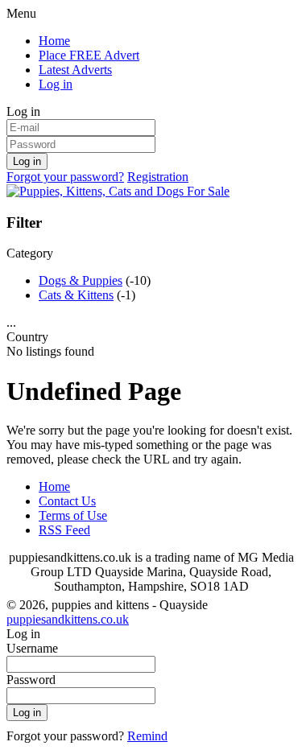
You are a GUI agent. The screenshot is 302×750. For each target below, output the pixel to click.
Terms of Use (73, 515)
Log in (55, 84)
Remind (147, 736)
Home (54, 40)
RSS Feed (64, 530)
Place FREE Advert (89, 55)
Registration (157, 176)
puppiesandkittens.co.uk (67, 619)
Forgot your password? (65, 176)
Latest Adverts (75, 69)
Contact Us (67, 501)
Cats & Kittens (76, 295)
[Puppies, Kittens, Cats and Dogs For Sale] (118, 191)
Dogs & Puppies (80, 280)
